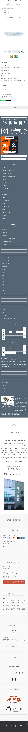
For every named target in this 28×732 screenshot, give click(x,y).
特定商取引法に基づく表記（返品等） (9, 92)
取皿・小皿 (4, 182)
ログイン (3, 391)
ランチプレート (4, 191)
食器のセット (4, 218)
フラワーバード (10, 14)
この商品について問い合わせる (7, 96)
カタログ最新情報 (5, 376)
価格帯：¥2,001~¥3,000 (6, 257)
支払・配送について (10, 724)
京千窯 (3, 281)
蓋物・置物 (4, 215)
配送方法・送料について (6, 382)
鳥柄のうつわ (6, 10)
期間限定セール (4, 229)
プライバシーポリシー (10, 725)
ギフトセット (4, 247)
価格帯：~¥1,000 (7, 12)
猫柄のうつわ (4, 235)
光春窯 (3, 287)
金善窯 (3, 306)
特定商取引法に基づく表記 (21, 724)
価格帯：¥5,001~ (5, 266)
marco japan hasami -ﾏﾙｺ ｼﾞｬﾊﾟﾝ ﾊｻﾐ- (8, 238)
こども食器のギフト (5, 244)
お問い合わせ (19, 725)
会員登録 (3, 388)
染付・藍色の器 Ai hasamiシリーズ (8, 318)
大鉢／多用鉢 (4, 194)
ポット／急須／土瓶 (5, 200)
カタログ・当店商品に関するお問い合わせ (11, 414)
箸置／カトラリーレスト (8, 8)
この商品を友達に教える (6, 94)
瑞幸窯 (3, 278)
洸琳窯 (3, 290)
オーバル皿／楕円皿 (5, 188)
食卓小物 (3, 209)
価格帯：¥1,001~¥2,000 (6, 254)
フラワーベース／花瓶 (6, 212)
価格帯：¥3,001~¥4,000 (6, 260)
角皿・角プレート (5, 185)
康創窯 (3, 312)
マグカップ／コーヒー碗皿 (6, 173)
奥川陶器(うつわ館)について (7, 372)
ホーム (1, 8)
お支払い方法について (6, 379)
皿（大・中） (4, 179)
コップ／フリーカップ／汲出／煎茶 (8, 170)
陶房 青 (3, 269)
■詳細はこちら (6, 546)
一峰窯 (5, 14)
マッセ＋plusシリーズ (6, 315)
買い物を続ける (5, 97)
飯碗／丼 (3, 167)
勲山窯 (3, 284)
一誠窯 (3, 275)
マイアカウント (4, 385)
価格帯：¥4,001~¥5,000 (6, 263)
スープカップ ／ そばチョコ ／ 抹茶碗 (8, 176)
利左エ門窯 (4, 296)
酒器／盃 (3, 203)
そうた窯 (3, 309)
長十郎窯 (3, 293)
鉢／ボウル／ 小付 (5, 197)
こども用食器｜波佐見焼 (6, 241)
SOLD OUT (14, 107)
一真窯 (3, 272)
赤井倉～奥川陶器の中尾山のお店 (8, 369)
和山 (2, 299)
